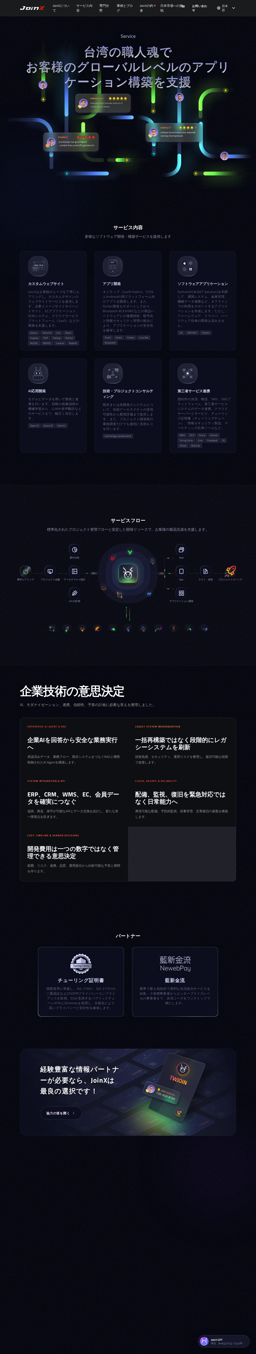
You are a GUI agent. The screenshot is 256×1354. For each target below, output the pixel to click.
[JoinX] (32, 8)
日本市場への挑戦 (171, 8)
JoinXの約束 (146, 8)
